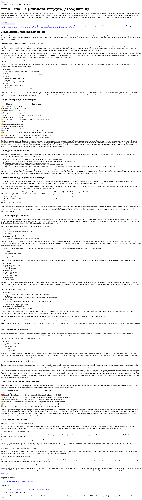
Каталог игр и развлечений (112, 26)
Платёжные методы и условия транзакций (88, 26)
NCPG (33, 481)
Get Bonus (4, 22)
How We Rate (35, 489)
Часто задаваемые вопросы (65, 27)
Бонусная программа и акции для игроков (15, 26)
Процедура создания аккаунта (63, 26)
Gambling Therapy (10, 481)
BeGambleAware (23, 481)
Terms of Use (14, 489)
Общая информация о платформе (41, 26)
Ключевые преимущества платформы (43, 27)
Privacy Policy (5, 489)
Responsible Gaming (46, 489)
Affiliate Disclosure (24, 489)
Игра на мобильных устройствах (18, 27)
